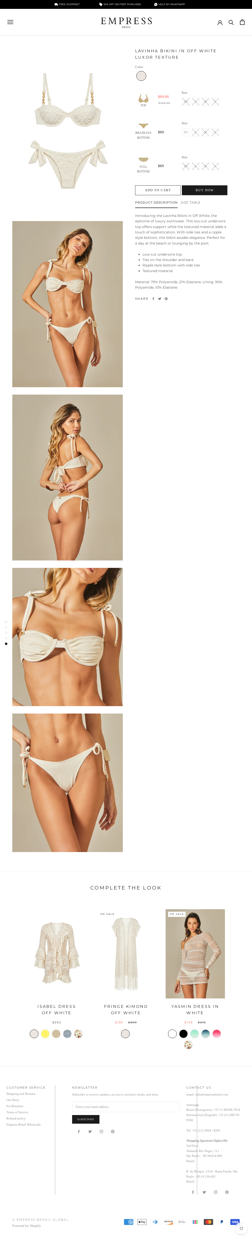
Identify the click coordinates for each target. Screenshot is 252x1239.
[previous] (15, 975)
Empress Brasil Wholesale (23, 1124)
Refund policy (16, 1118)
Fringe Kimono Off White (126, 1009)
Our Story (12, 1099)
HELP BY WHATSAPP (171, 4)
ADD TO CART (158, 190)
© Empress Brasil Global (40, 1220)
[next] (236, 975)
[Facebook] (153, 298)
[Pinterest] (166, 298)
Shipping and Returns (20, 1093)
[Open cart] (242, 22)
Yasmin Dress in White (195, 1009)
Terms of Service (17, 1112)
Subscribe (85, 1119)
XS (186, 101)
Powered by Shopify (26, 1226)
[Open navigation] (10, 22)
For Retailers (14, 1106)
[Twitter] (159, 298)
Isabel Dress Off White (56, 1009)
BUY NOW (205, 190)
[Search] (231, 22)
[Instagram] (101, 1131)
